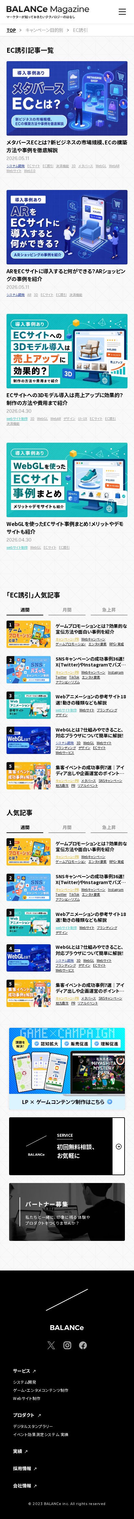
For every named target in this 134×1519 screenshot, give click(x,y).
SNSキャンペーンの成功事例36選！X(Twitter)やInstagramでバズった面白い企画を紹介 (90, 661)
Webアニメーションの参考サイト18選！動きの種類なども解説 (91, 699)
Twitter (61, 677)
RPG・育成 (116, 643)
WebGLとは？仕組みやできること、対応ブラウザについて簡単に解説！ (90, 732)
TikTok (74, 677)
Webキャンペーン (93, 639)
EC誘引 (48, 165)
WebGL (101, 165)
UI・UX (82, 418)
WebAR (114, 165)
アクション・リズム (68, 681)
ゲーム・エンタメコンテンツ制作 (41, 1390)
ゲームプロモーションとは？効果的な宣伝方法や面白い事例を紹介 (91, 629)
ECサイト (33, 165)
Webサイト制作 (27, 1398)
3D (74, 165)
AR (29, 294)
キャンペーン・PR (67, 639)
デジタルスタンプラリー (33, 1426)
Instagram (116, 672)
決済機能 (62, 165)
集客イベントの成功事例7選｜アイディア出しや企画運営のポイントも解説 (90, 770)
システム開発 (16, 165)
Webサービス (65, 752)
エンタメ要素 (97, 643)
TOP (11, 30)
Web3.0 (29, 170)
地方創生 (62, 785)
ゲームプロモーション (71, 643)
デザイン (69, 418)
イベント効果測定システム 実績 (41, 1434)
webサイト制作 (17, 418)
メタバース (85, 165)
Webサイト (14, 170)
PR (73, 785)
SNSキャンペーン (110, 780)
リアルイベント (88, 785)
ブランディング (107, 709)
